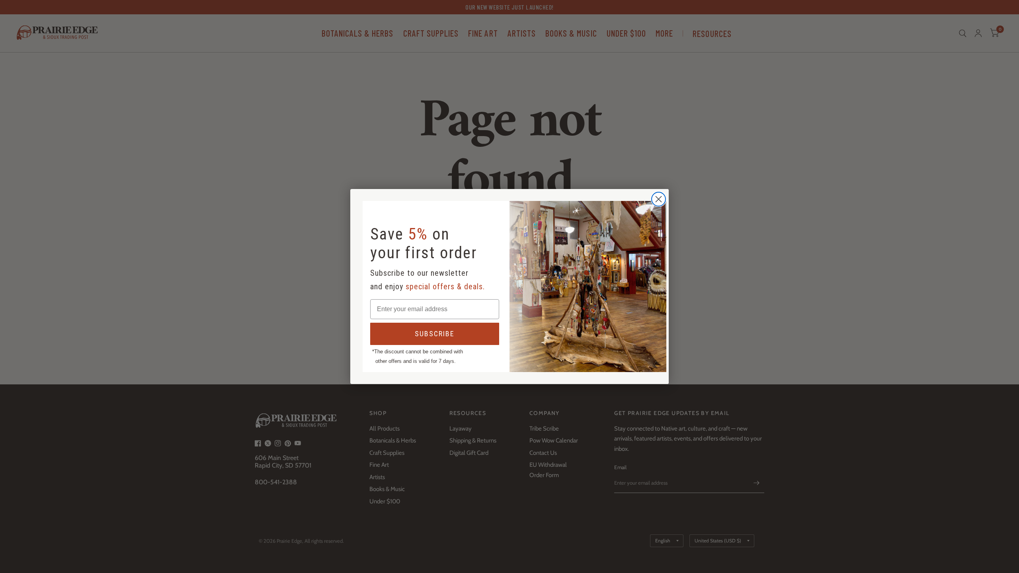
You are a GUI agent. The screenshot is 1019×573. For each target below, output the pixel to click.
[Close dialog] (659, 199)
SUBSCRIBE (435, 333)
